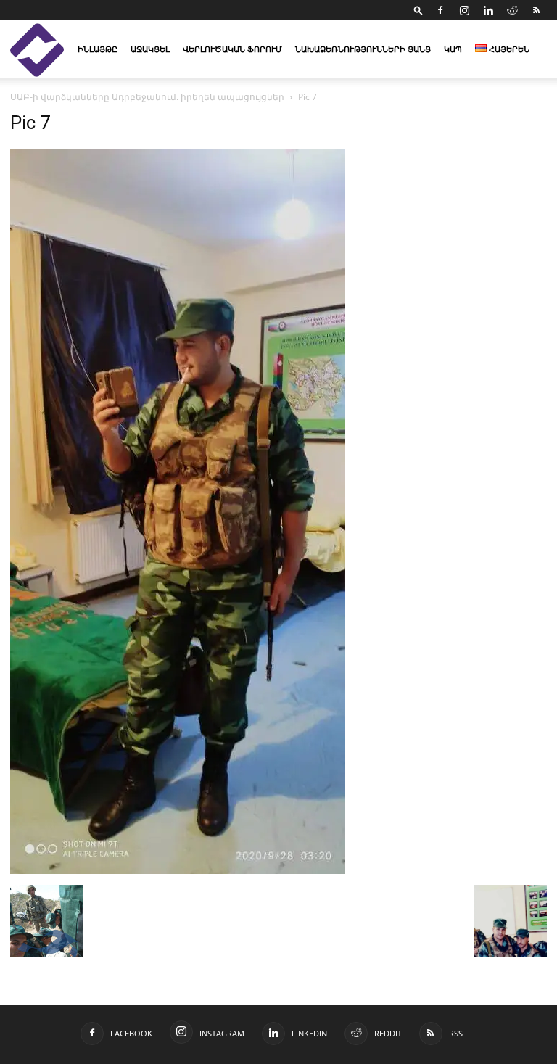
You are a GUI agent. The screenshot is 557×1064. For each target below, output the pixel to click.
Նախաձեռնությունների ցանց (363, 49)
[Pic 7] (177, 870)
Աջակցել (150, 49)
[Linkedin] (488, 10)
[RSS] (536, 10)
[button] (418, 9)
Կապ (453, 49)
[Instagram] (464, 10)
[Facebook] (440, 10)
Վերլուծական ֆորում (232, 49)
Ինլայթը (97, 49)
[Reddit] (512, 10)
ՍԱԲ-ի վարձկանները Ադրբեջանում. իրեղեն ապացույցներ (147, 97)
